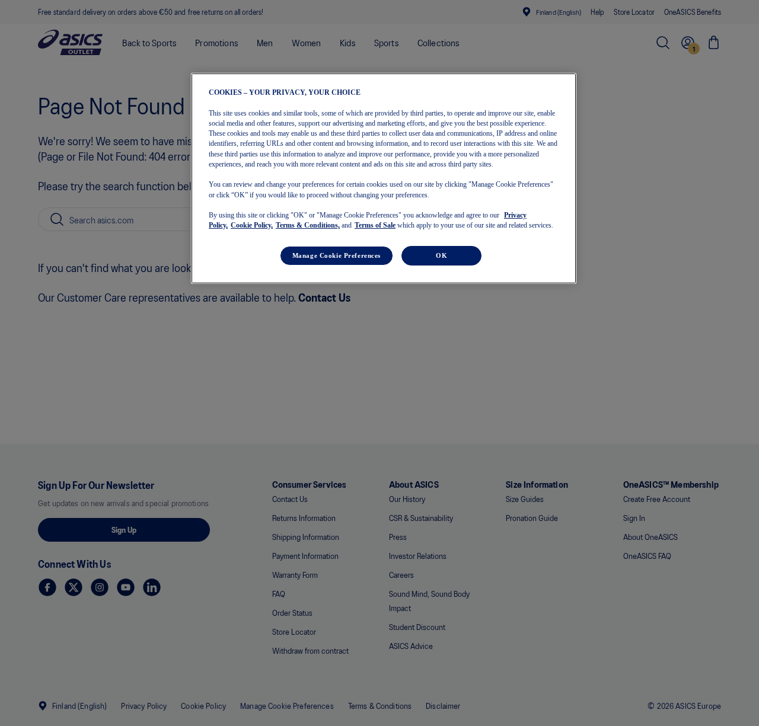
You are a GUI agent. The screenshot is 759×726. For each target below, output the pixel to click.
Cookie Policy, (252, 225)
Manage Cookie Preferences (336, 254)
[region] (383, 178)
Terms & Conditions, (308, 225)
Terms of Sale (375, 225)
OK (441, 254)
